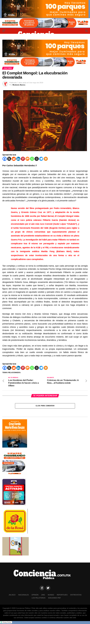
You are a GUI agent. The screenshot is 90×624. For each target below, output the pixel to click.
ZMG (43, 595)
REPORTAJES (62, 595)
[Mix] (27, 159)
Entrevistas (75, 595)
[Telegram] (41, 159)
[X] (9, 159)
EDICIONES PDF (54, 598)
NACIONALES (23, 595)
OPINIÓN (35, 595)
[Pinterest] (23, 159)
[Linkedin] (18, 159)
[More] (46, 159)
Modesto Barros (19, 85)
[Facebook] (5, 159)
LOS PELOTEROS (38, 598)
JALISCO (12, 595)
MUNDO (51, 595)
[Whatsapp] (32, 159)
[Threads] (37, 159)
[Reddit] (14, 159)
